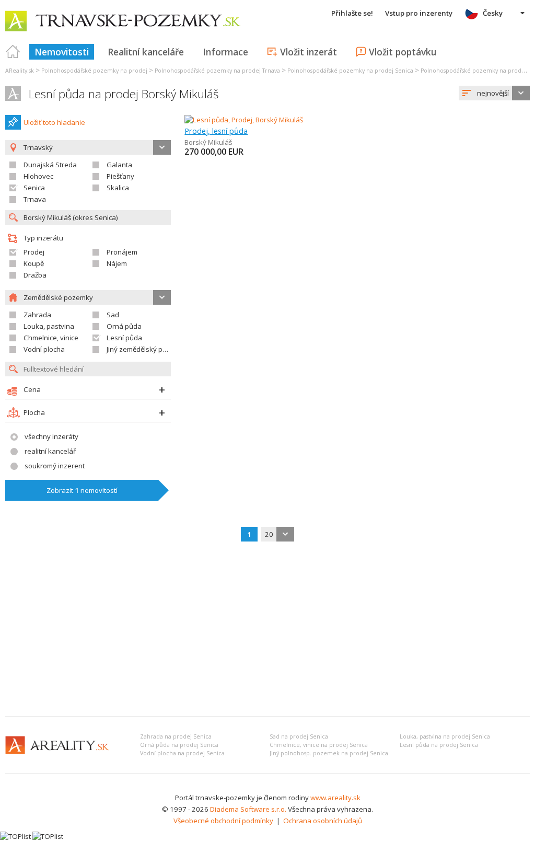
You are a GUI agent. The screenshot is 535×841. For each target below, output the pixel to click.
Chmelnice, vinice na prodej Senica (319, 744)
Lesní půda (124, 337)
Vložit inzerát (308, 51)
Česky (493, 13)
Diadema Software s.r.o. (248, 809)
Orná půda (124, 326)
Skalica (118, 187)
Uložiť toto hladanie (54, 122)
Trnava (35, 199)
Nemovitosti (61, 51)
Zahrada (37, 314)
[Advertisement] (267, 630)
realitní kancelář (50, 451)
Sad (113, 314)
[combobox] (494, 93)
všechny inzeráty (51, 436)
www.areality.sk (335, 797)
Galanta (119, 164)
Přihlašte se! (352, 13)
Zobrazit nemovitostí (82, 490)
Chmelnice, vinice (51, 337)
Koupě (34, 263)
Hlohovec (38, 176)
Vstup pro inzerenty (418, 13)
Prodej (34, 252)
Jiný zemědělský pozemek (147, 349)
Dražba (35, 275)
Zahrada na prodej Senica (176, 736)
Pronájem (122, 252)
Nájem (117, 263)
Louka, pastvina (49, 326)
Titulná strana (13, 52)
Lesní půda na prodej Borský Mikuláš (124, 94)
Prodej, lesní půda (216, 130)
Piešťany (120, 176)
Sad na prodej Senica (299, 736)
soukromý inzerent (55, 465)
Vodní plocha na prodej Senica (182, 753)
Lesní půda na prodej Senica (439, 744)
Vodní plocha (44, 349)
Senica (34, 187)
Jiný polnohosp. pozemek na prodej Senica (329, 753)
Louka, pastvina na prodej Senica (445, 736)
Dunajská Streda (50, 164)
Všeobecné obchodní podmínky (223, 820)
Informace (225, 51)
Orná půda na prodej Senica (179, 744)
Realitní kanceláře (146, 51)
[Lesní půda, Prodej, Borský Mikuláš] (243, 119)
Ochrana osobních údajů (322, 820)
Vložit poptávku (402, 51)
